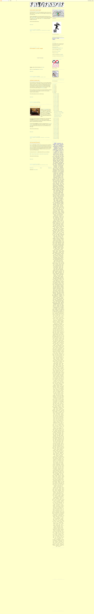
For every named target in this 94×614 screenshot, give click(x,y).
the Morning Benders (60, 185)
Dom (59, 367)
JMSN (55, 405)
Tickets (43, 18)
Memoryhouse (55, 278)
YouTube (43, 67)
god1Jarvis (60, 537)
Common (63, 250)
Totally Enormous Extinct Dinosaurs (59, 300)
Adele (59, 315)
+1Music (58, 204)
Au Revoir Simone (60, 323)
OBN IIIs (54, 453)
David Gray (61, 359)
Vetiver (59, 524)
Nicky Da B (55, 449)
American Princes (61, 317)
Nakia (61, 225)
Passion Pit (61, 182)
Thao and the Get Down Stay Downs (59, 496)
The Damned (62, 500)
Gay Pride (54, 389)
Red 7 (59, 147)
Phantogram (54, 228)
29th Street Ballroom (61, 313)
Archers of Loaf (54, 322)
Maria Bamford (55, 431)
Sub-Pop (54, 159)
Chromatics (61, 249)
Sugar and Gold (59, 292)
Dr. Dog (58, 179)
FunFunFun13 (58, 387)
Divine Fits (60, 365)
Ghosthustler (61, 390)
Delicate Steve (60, 362)
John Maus (56, 412)
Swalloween (54, 491)
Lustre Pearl (59, 427)
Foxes (58, 381)
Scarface (56, 476)
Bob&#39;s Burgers (56, 336)
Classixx (59, 211)
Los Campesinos (55, 181)
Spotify (60, 291)
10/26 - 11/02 (56, 100)
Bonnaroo (60, 336)
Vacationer (57, 523)
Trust (56, 520)
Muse (61, 280)
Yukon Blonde (58, 536)
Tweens (55, 521)
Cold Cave (60, 250)
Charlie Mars (60, 346)
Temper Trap (55, 495)
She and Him (56, 479)
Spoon (54, 168)
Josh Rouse (62, 414)
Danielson (54, 357)
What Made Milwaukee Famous (56, 303)
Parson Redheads (60, 457)
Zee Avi (61, 536)
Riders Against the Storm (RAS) (57, 469)
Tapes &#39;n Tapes (59, 293)
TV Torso (54, 154)
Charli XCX (62, 210)
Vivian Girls (54, 184)
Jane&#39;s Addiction (55, 407)
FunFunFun (61, 148)
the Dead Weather (55, 540)
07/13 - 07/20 (56, 125)
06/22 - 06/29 (56, 129)
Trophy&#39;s (61, 519)
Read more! (31, 24)
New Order (61, 447)
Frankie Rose (56, 383)
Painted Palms (57, 455)
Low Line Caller (59, 275)
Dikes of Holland (55, 257)
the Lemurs (48, 30)
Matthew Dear (54, 435)
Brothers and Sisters (61, 340)
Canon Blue (56, 248)
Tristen (57, 159)
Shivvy (62, 480)
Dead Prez (57, 361)
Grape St (60, 267)
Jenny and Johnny (58, 410)
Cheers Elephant (61, 347)
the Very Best (58, 203)
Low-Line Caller (34, 17)
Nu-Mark (56, 452)
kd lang (62, 537)
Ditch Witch (57, 365)
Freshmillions (54, 385)
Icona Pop (61, 402)
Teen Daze (59, 494)
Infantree (54, 404)
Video (39, 102)
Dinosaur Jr (60, 364)
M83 (60, 156)
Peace (62, 458)
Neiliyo (55, 447)
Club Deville (62, 211)
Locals (63, 425)
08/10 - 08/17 (56, 120)
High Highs (54, 270)
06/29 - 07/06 (56, 128)
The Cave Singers (59, 499)
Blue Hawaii (59, 246)
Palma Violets (61, 455)
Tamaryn (62, 493)
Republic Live (55, 468)
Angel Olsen (60, 318)
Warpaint (57, 200)
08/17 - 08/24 (56, 119)
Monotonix (62, 224)
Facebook (58, 51)
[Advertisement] (37, 40)
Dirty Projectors (60, 164)
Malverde (54, 223)
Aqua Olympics (58, 321)
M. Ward (59, 276)
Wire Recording (42, 87)
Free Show (61, 144)
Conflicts (54, 251)
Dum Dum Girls (57, 370)
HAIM (54, 268)
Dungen (60, 370)
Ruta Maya (54, 474)
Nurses (58, 452)
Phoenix (57, 228)
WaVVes (59, 235)
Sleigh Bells (61, 167)
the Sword (54, 203)
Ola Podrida (60, 226)
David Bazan (61, 358)
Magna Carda (57, 429)
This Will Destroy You (59, 299)
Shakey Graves (59, 477)
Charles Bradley (56, 346)
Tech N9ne (56, 494)
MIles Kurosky (55, 428)
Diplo (62, 364)
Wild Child (58, 184)
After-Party (54, 158)
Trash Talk (56, 519)
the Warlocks (61, 545)
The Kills (56, 233)
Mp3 (55, 145)
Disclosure (54, 365)
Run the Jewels (61, 473)
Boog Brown (60, 337)
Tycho (56, 522)
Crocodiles (56, 213)
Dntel (62, 366)
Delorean (57, 191)
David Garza (58, 359)
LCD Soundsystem (60, 166)
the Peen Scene (57, 544)
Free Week (62, 171)
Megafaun (62, 435)
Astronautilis (58, 322)
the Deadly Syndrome (60, 540)
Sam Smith (62, 475)
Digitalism (57, 364)
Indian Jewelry (60, 271)
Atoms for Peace (56, 323)
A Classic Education (58, 314)
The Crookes (58, 500)
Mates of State (56, 434)
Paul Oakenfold (56, 458)
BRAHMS (61, 324)
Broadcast (60, 339)
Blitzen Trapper (62, 189)
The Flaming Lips (60, 295)
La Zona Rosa (41, 69)
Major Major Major (57, 277)
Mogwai (59, 224)
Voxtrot (62, 525)
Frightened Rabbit (60, 192)
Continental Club (55, 212)
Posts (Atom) (36, 169)
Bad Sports (59, 325)
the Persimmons (62, 544)
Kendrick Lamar (61, 273)
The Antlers (60, 497)
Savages (54, 476)
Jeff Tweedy (60, 409)
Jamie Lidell (61, 158)
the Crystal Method (58, 539)
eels (57, 537)
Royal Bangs (60, 472)
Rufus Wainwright (57, 473)
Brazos (54, 190)
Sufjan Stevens (54, 292)
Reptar (58, 229)
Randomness (61, 146)
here (49, 112)
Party (58, 167)
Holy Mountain (55, 166)
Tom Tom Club (61, 516)
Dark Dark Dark (57, 357)
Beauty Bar (58, 160)
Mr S (59, 280)
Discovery (59, 257)
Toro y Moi (55, 234)
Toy (60, 517)
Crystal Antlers (58, 178)
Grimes (62, 267)
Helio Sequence (55, 165)
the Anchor (55, 538)
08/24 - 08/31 (56, 118)
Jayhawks (54, 409)
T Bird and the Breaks (59, 492)
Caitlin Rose (54, 344)
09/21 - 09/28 (56, 106)
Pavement (60, 458)
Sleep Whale (56, 291)
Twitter (57, 52)
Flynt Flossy (55, 380)
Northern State (59, 451)
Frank (55, 382)
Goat (56, 391)
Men (57, 436)
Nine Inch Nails (60, 450)
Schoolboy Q (59, 476)
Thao (53, 496)
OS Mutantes (57, 453)
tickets (32, 69)
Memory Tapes (54, 436)
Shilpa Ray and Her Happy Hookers (57, 480)
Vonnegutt (59, 302)
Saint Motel (56, 475)
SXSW (57, 144)
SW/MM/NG (58, 474)
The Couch (55, 500)
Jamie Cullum (55, 406)
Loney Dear (54, 426)
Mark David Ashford (59, 432)
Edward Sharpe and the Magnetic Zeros (58, 258)
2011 (54, 88)
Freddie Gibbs (60, 383)
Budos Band (59, 341)
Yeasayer (61, 184)
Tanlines (54, 494)
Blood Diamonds (55, 246)
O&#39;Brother (61, 452)
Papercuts (54, 456)
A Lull (61, 314)
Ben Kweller (56, 208)
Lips (55, 424)
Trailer (54, 301)
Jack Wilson (58, 405)
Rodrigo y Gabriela (59, 471)
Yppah (53, 536)
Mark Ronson (61, 277)
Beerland (58, 158)
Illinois (55, 403)
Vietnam (62, 524)
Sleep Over (62, 230)
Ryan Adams (57, 183)
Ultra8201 (58, 234)
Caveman (62, 160)
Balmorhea (54, 169)
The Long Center (60, 233)
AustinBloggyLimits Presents (56, 324)
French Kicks (57, 384)
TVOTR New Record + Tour (35, 106)
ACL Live (59, 155)
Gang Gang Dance (61, 388)
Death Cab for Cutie (61, 255)
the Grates (56, 542)
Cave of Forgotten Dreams (59, 345)
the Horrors (59, 542)
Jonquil (54, 414)
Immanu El (58, 403)
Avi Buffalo (54, 207)
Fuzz (53, 388)
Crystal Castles (60, 213)
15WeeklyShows (56, 313)
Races (60, 228)
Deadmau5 (60, 361)
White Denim (61, 154)
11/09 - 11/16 (56, 97)
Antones (54, 187)
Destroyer (60, 363)
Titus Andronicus (57, 516)
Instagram (61, 54)
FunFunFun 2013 (57, 180)
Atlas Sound (58, 206)
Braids (59, 208)
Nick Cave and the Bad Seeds (60, 448)
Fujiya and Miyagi (62, 386)
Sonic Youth (57, 231)
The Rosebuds (58, 297)
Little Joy (63, 424)
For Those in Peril (61, 380)
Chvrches (57, 250)
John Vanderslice (60, 272)
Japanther (56, 272)
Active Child (61, 205)
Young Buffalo (58, 201)
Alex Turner (59, 316)
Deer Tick (57, 256)
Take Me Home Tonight (58, 493)
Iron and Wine (59, 404)
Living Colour (60, 425)
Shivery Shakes (55, 290)
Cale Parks (58, 344)
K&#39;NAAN (57, 273)
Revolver (62, 468)
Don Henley (58, 368)
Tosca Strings (58, 517)
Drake (53, 369)
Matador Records (58, 223)
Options (57, 454)
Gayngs (57, 389)
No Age (56, 182)
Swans (57, 491)
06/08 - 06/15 (56, 132)
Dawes (53, 360)
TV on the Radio (46, 109)
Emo (31, 144)
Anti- (55, 319)
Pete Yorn (61, 227)
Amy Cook (54, 318)
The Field (55, 502)
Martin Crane (56, 433)
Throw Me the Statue (55, 515)
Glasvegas (56, 267)
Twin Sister (61, 521)
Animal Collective (61, 186)
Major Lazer (60, 429)
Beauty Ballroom (55, 170)
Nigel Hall (58, 449)
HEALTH (57, 268)
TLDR (60, 183)
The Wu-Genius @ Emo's (35, 142)
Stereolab (62, 291)
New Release (44, 30)
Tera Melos (59, 495)
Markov (58, 161)
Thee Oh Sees (54, 299)
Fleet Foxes (55, 161)
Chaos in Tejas (55, 210)
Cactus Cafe (62, 343)
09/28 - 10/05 (56, 105)
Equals (61, 179)
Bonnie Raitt (57, 337)
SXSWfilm (56, 162)
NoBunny (55, 451)
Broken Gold (56, 340)
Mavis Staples (58, 435)
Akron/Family (60, 177)
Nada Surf (58, 225)
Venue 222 (57, 524)
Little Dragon (59, 424)
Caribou (59, 248)
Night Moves (61, 449)
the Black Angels (59, 163)
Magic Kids (62, 276)
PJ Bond (59, 454)
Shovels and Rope (55, 481)
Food (57, 380)
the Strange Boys (61, 159)
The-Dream (56, 513)
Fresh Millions (61, 384)
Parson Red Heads (55, 457)
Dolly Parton (57, 367)
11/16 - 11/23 (56, 96)
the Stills (54, 545)
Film (63, 164)
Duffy (61, 369)
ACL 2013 (57, 154)
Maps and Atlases (60, 430)
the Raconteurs (57, 202)
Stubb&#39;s (56, 148)
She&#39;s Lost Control (61, 479)
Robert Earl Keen (61, 470)
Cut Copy (59, 171)
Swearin (59, 491)
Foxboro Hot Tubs (55, 381)
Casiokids (54, 345)
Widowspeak (61, 200)
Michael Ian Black (59, 278)
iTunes (42, 111)
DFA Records (62, 253)
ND (60, 161)
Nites (54, 182)
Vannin (60, 523)
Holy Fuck (57, 270)
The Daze (54, 501)
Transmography (61, 162)
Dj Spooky (56, 366)
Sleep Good (59, 230)
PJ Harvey (62, 454)
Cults (61, 178)
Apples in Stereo (55, 320)
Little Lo (53, 425)
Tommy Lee (54, 517)
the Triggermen (57, 545)
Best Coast (54, 188)
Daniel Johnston (59, 254)
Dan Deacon (55, 254)
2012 (54, 87)
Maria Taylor (59, 431)
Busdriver (58, 342)
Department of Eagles (55, 363)
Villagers (54, 525)
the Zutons (59, 546)
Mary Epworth (59, 433)
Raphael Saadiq (55, 229)
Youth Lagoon (61, 535)
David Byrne (55, 359)
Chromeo (54, 250)
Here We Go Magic (60, 165)
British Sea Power (57, 339)
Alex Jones (56, 316)
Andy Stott (57, 318)
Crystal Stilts (59, 252)
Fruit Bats (58, 386)
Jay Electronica (61, 408)
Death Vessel (57, 362)
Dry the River (58, 369)
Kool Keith (54, 274)
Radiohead (62, 228)
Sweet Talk (62, 491)
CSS (61, 208)
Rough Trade (56, 472)
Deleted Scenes (61, 256)
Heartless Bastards (60, 268)
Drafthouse (62, 257)
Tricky (58, 519)
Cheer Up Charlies (55, 211)
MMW (57, 428)
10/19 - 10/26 (56, 101)
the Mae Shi (61, 543)
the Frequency (56, 541)
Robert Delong (57, 470)
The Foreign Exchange (59, 502)
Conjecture (57, 251)
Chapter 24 (58, 210)
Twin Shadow (55, 163)
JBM (53, 405)
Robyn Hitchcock (55, 471)
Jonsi (56, 414)
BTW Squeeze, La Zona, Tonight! (36, 48)
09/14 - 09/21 (56, 107)
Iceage (58, 402)
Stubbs (62, 157)
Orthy (58, 182)
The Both (56, 499)
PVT (54, 455)
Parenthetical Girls (61, 456)
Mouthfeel (56, 280)
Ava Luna (60, 187)
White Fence (59, 236)
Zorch (55, 537)
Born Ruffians (54, 247)
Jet (42, 86)
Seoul (56, 477)
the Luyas (58, 543)
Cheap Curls (57, 347)
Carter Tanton (61, 344)
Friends (61, 385)
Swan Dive (62, 292)
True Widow (54, 520)
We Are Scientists (55, 236)
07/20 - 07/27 (56, 124)
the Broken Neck (59, 538)
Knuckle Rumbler (57, 156)
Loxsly (62, 275)
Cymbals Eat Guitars (57, 253)
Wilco (62, 236)
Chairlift (55, 249)
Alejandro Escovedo (55, 186)
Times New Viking (60, 515)
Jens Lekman (62, 410)
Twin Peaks (58, 521)
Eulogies (60, 191)
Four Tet (56, 192)
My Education (54, 225)
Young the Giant (57, 535)
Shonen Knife (59, 290)
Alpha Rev (57, 317)
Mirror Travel (56, 224)
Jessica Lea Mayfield (55, 411)
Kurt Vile (57, 274)
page (40, 119)
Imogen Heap (61, 403)
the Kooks (62, 542)
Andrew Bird (54, 206)
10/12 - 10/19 (56, 102)
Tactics (57, 232)
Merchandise (60, 436)
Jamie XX (63, 406)
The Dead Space (58, 501)
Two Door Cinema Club (58, 301)
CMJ (59, 343)
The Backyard (60, 294)
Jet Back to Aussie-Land (34, 80)
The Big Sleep (57, 498)
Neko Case (58, 447)
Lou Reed (61, 426)
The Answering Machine (56, 497)
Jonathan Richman (58, 413)
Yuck (55, 536)
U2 (57, 522)
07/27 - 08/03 (56, 123)
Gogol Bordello (59, 391)
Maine (54, 277)
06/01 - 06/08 (56, 133)
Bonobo (62, 246)
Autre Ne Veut (61, 206)
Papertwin (57, 456)
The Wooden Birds (61, 298)
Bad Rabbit (56, 325)
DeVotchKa (56, 255)
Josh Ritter (58, 414)
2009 (54, 91)
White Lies (62, 303)
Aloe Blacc (54, 317)
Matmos (62, 434)
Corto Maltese (59, 212)
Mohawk (34, 18)
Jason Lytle (57, 408)
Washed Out (62, 235)
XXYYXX (54, 201)
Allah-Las (62, 316)
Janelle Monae (60, 407)
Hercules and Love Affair (56, 269)
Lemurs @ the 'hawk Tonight (35, 10)
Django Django (59, 366)
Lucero (57, 427)
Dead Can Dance (60, 360)
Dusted (62, 370)
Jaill (60, 405)
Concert (61, 147)
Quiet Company (58, 157)
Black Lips (57, 189)
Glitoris (56, 155)
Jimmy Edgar (60, 411)
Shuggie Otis (59, 481)
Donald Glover (61, 368)
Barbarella (58, 169)
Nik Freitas (57, 450)
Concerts (34, 30)
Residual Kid (59, 468)
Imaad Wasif (56, 271)
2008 (54, 92)
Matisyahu (60, 434)
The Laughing (60, 296)
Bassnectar (60, 207)
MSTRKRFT (60, 428)
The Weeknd (56, 298)
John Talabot (59, 412)
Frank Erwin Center (59, 382)
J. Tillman (63, 404)
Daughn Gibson (58, 358)
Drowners (56, 369)
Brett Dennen (56, 338)
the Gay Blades (60, 541)
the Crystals (62, 539)
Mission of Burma (57, 279)
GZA (58, 388)
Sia (61, 481)
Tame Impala (54, 293)
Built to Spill (62, 341)
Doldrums (54, 367)
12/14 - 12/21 (56, 93)
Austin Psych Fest (61, 168)
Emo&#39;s (60, 145)
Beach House (62, 169)
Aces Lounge (56, 315)
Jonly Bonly (62, 413)
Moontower (60, 279)
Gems (59, 389)
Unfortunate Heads (61, 522)
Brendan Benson (58, 190)
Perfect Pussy (57, 227)
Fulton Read (54, 387)
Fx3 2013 (56, 388)
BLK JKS (57, 207)
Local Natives (55, 167)
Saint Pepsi (59, 475)
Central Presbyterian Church (59, 209)
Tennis (63, 183)
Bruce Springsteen (55, 341)
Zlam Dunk (56, 168)
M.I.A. (62, 427)
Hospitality (61, 180)
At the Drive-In (62, 322)
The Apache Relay (56, 294)
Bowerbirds (58, 247)
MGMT (59, 181)
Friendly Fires (58, 385)
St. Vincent (61, 231)
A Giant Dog (61, 204)
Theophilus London (55, 514)
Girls (54, 155)
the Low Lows (54, 543)
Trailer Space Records (57, 518)
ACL (57, 145)
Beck (63, 187)
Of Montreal (60, 453)
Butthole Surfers (57, 343)
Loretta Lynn (57, 426)
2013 (54, 86)
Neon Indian (62, 181)
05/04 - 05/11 (56, 138)
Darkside (61, 357)
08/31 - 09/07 (56, 110)
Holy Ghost (60, 270)
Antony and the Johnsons (60, 319)
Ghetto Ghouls (57, 390)
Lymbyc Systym (55, 276)
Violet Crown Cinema (58, 525)
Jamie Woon (59, 406)
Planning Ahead (55, 146)
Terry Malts (62, 495)
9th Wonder (54, 314)
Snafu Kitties (54, 231)
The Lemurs (37, 12)
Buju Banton (54, 342)
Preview (54, 183)
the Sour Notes (61, 202)
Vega (56, 235)
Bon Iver (56, 164)
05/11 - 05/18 (56, 137)
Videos (56, 302)
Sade (60, 474)
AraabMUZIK (62, 321)
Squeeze (36, 69)
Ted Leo (60, 232)
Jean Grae (57, 409)
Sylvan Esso (54, 492)
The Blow (61, 498)
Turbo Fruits (59, 520)
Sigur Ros (56, 230)
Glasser (54, 391)
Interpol (56, 404)
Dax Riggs (56, 360)
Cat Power (62, 248)
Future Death (61, 387)
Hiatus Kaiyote (61, 269)
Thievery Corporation (60, 514)
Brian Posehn (60, 338)
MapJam (56, 430)
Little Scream (56, 425)
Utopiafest (54, 523)
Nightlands (54, 450)
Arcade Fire (57, 187)
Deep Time (54, 256)
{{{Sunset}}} (54, 160)
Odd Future (57, 226)
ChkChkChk (57, 249)
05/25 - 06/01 (56, 134)
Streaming (42, 137)
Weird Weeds (62, 302)
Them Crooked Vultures (61, 513)
